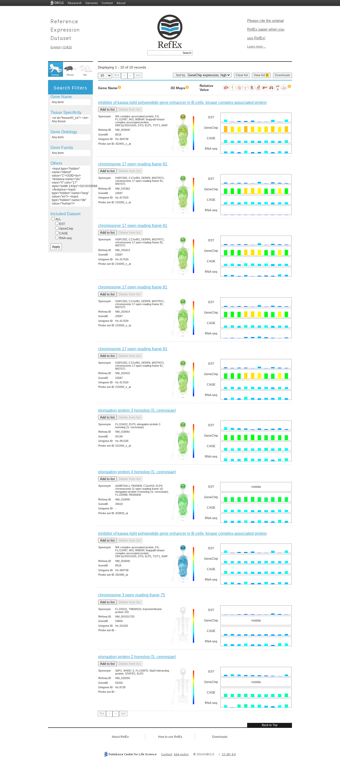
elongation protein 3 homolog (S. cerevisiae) (137, 410)
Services (91, 3)
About (120, 3)
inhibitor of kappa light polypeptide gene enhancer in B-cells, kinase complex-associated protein (182, 102)
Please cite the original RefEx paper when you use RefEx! (265, 29)
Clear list (242, 75)
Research (75, 3)
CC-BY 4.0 (229, 754)
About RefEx (120, 737)
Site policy (181, 754)
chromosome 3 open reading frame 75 (131, 595)
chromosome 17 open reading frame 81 (132, 164)
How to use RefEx (170, 737)
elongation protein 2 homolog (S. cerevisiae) (137, 657)
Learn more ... (256, 46)
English (56, 47)
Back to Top (270, 725)
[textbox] (164, 53)
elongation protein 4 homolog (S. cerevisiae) (137, 472)
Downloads (282, 75)
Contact (107, 3)
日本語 (67, 47)
